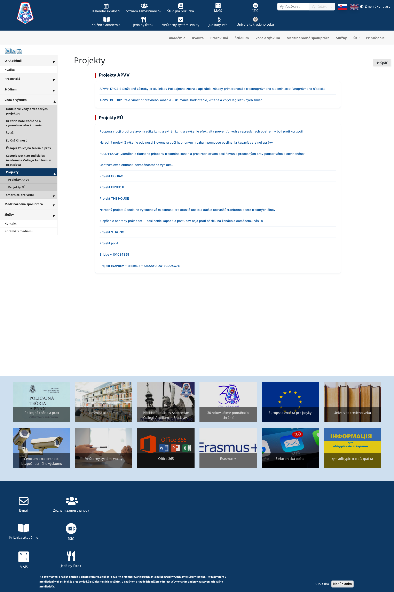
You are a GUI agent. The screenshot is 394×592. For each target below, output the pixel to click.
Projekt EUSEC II (112, 187)
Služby (341, 38)
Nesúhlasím (342, 584)
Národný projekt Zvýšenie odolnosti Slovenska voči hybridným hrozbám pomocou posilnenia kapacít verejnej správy (186, 142)
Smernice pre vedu (20, 195)
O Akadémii (13, 61)
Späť (383, 63)
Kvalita (198, 38)
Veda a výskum (267, 38)
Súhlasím (322, 584)
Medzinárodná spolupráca (308, 38)
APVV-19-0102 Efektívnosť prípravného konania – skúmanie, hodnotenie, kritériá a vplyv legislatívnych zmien (181, 100)
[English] (354, 17)
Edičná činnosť (16, 140)
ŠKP (356, 38)
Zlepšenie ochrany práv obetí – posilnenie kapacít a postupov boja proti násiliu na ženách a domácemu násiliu (181, 221)
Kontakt (10, 223)
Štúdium (242, 38)
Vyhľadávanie (322, 6)
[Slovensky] (342, 17)
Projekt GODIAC (111, 176)
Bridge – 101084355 (114, 254)
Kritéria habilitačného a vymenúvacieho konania (24, 123)
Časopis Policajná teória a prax (28, 148)
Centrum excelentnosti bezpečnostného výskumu (136, 165)
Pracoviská (219, 38)
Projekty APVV (18, 180)
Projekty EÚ (16, 187)
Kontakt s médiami (18, 231)
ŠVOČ (10, 133)
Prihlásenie (375, 38)
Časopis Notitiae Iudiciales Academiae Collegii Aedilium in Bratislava (28, 160)
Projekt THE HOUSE (114, 198)
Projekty (12, 172)
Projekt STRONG (112, 232)
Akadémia (177, 38)
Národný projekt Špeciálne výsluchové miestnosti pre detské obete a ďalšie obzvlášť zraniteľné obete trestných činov (188, 210)
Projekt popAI (109, 243)
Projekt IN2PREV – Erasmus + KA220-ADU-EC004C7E (140, 266)
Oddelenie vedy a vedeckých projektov (27, 111)
